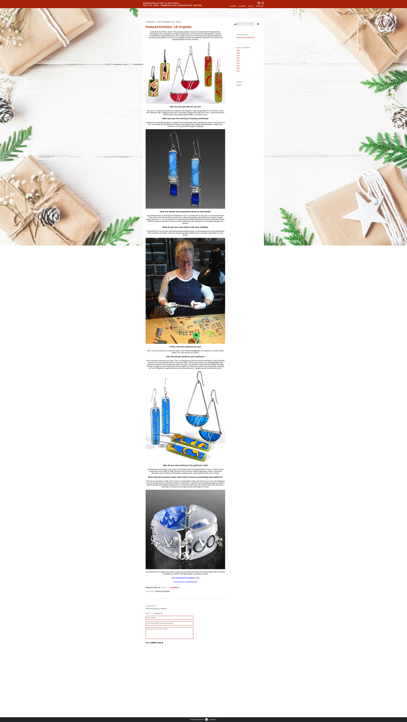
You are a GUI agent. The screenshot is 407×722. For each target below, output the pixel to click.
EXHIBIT (242, 6)
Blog (251, 6)
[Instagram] (262, 4)
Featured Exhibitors (245, 37)
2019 (238, 66)
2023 (238, 58)
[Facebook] (259, 4)
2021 (238, 63)
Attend (233, 6)
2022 (238, 61)
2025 (238, 53)
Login (238, 85)
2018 (238, 68)
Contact (260, 6)
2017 (238, 71)
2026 (238, 50)
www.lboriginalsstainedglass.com (185, 578)
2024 (238, 56)
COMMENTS (174, 587)
